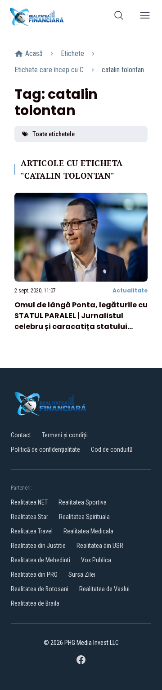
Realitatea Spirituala (84, 516)
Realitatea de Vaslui (104, 589)
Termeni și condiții (65, 435)
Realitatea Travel (32, 531)
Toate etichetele (53, 134)
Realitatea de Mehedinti (40, 560)
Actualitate (130, 290)
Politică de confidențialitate (45, 449)
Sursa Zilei (81, 574)
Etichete (72, 53)
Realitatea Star (29, 516)
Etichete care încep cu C (49, 69)
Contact (21, 435)
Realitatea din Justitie (38, 545)
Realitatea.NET (29, 502)
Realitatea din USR (99, 545)
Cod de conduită (112, 449)
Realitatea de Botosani (39, 589)
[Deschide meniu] (145, 16)
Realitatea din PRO (34, 574)
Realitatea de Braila (35, 603)
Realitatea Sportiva (82, 502)
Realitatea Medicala (88, 531)
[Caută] (119, 17)
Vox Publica (96, 560)
